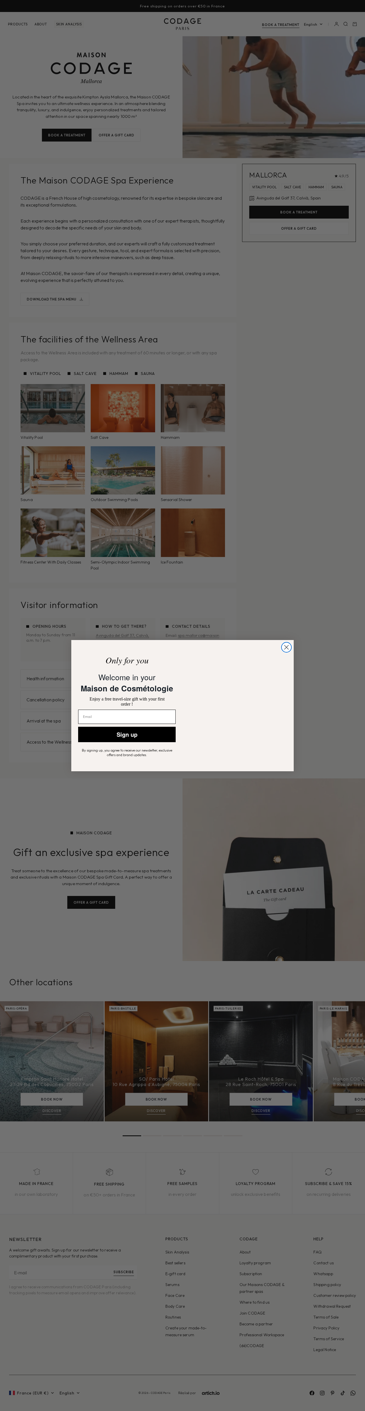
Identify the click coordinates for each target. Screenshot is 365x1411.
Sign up (127, 734)
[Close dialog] (286, 636)
